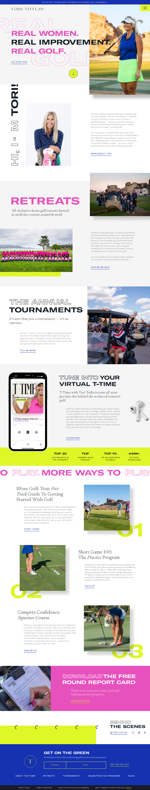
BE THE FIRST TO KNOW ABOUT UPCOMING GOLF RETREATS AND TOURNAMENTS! (75, 2)
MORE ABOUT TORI (101, 154)
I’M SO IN (89, 586)
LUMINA (128, 787)
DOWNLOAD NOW (80, 701)
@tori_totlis (118, 733)
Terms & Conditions (44, 787)
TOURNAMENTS (71, 776)
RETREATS (49, 776)
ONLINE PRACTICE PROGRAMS (104, 776)
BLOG (132, 776)
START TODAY (32, 529)
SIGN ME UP (30, 651)
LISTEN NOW (73, 438)
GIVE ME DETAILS (100, 267)
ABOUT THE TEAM (25, 776)
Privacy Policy (24, 787)
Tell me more (28, 351)
